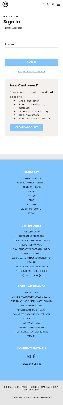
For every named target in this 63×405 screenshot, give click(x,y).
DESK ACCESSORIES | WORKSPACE (31, 266)
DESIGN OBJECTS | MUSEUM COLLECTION (31, 257)
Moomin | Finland (31, 318)
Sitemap (32, 213)
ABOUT (31, 191)
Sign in (25, 208)
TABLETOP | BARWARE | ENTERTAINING (32, 240)
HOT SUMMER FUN (31, 231)
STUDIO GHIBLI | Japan (31, 305)
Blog (31, 200)
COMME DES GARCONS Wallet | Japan (32, 314)
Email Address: (13, 28)
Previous (5, 401)
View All (31, 336)
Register (37, 208)
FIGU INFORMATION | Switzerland (31, 331)
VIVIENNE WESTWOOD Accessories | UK (31, 296)
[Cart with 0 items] (53, 4)
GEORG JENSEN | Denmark (31, 327)
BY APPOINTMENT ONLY (31, 178)
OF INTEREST (31, 204)
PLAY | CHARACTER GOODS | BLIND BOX (31, 249)
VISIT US (32, 195)
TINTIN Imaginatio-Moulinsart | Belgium (31, 301)
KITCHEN (31, 262)
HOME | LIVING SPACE (32, 244)
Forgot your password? (31, 71)
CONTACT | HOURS (31, 187)
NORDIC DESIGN (31, 253)
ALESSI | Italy (31, 292)
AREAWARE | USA (31, 323)
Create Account (26, 127)
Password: (11, 44)
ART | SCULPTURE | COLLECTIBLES (31, 271)
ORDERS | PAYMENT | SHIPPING (31, 182)
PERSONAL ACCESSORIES (31, 236)
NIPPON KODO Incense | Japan (31, 309)
